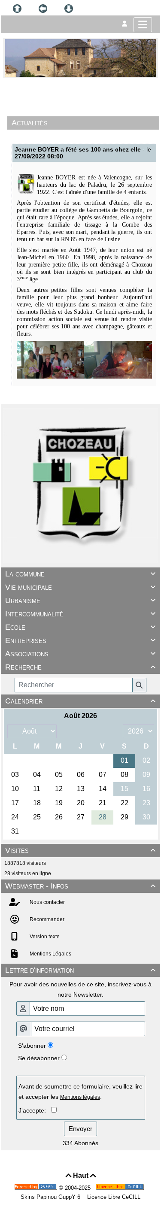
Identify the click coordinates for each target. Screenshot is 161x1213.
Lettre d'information (80, 970)
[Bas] (68, 8)
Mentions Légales (49, 954)
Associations (80, 653)
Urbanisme (80, 600)
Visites (80, 850)
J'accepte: (34, 1110)
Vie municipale (80, 587)
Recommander (46, 919)
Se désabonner (39, 1058)
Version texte (44, 937)
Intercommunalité (80, 614)
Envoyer (80, 1128)
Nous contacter (46, 902)
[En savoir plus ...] (121, 1188)
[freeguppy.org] (36, 1188)
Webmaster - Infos (80, 886)
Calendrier (80, 701)
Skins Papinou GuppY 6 (52, 1197)
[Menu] (143, 24)
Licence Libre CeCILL (112, 1197)
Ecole (80, 627)
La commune (80, 574)
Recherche (80, 667)
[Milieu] (43, 8)
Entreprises (80, 640)
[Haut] (17, 8)
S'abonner (32, 1045)
